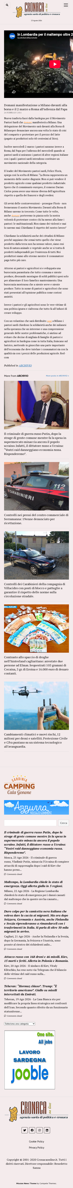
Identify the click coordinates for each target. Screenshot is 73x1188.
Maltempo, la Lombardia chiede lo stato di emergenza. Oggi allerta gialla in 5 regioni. (33, 884)
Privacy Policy (36, 1147)
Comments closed (14, 874)
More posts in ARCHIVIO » (57, 375)
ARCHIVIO (25, 365)
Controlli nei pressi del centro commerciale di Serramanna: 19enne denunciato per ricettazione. (36, 519)
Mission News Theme (26, 1183)
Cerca (63, 823)
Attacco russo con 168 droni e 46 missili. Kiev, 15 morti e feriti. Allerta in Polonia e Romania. (36, 959)
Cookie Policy (36, 1141)
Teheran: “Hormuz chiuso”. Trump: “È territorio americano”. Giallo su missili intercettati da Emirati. (30, 990)
